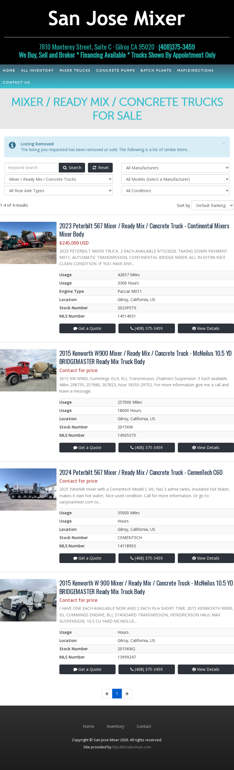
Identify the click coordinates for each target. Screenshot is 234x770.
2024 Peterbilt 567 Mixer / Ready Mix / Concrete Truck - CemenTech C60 (141, 472)
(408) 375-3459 (148, 328)
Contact (144, 726)
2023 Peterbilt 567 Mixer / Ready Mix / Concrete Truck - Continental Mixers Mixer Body (144, 229)
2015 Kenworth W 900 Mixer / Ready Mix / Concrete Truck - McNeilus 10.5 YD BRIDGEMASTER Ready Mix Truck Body (146, 587)
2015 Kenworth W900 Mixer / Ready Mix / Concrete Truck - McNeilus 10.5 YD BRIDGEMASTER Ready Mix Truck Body (145, 357)
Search (74, 167)
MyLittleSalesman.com (131, 746)
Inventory (115, 726)
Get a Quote (89, 328)
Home (88, 726)
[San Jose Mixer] (117, 17)
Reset (103, 167)
